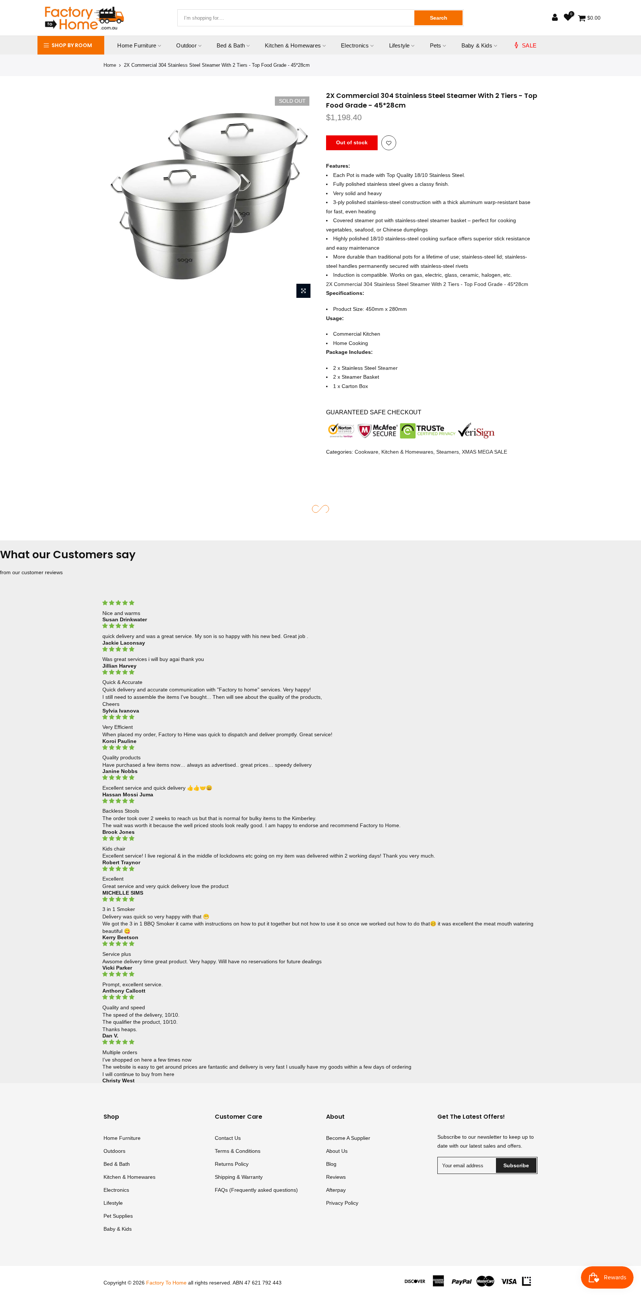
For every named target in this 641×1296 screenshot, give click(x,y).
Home (109, 65)
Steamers (447, 452)
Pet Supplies (118, 1216)
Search (438, 18)
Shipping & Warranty (239, 1177)
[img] (320, 603)
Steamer (388, 368)
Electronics (355, 45)
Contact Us (228, 1138)
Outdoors (114, 1151)
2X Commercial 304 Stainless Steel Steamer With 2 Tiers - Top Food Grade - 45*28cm (427, 284)
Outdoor (186, 45)
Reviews (336, 1177)
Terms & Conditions (237, 1151)
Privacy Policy (342, 1203)
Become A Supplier (348, 1138)
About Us (337, 1151)
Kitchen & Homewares (293, 45)
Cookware (366, 452)
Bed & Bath (231, 45)
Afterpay (336, 1190)
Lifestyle (399, 45)
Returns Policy (232, 1164)
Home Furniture (136, 45)
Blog (331, 1164)
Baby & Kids (476, 45)
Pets (435, 45)
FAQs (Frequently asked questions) (256, 1190)
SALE (529, 45)
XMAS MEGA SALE (484, 452)
